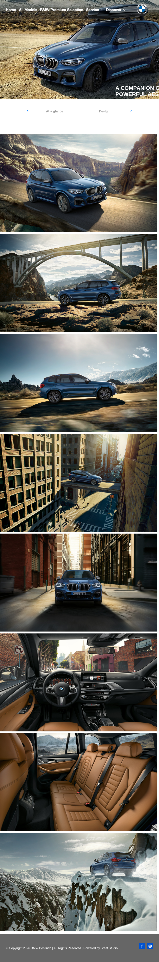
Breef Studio (109, 948)
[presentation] (28, 111)
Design (104, 111)
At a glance (54, 111)
